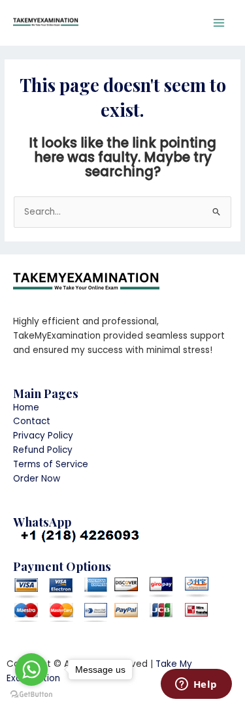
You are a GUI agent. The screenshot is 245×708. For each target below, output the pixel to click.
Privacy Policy (43, 435)
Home (26, 407)
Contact (31, 421)
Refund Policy (43, 450)
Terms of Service (50, 464)
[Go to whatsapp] (31, 669)
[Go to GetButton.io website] (31, 694)
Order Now (36, 478)
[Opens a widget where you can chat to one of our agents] (196, 685)
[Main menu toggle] (219, 23)
